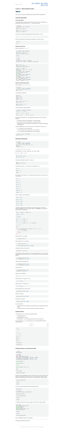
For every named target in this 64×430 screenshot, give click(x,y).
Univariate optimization (21, 17)
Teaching (42, 5)
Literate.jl (28, 420)
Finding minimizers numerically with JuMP (26, 348)
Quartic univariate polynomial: (22, 82)
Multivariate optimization (21, 138)
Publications (37, 3)
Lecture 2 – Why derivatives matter (25, 8)
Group (46, 5)
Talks (42, 3)
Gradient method (20, 311)
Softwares (46, 3)
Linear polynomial (20, 20)
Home (33, 3)
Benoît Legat (19, 4)
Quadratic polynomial (20, 46)
